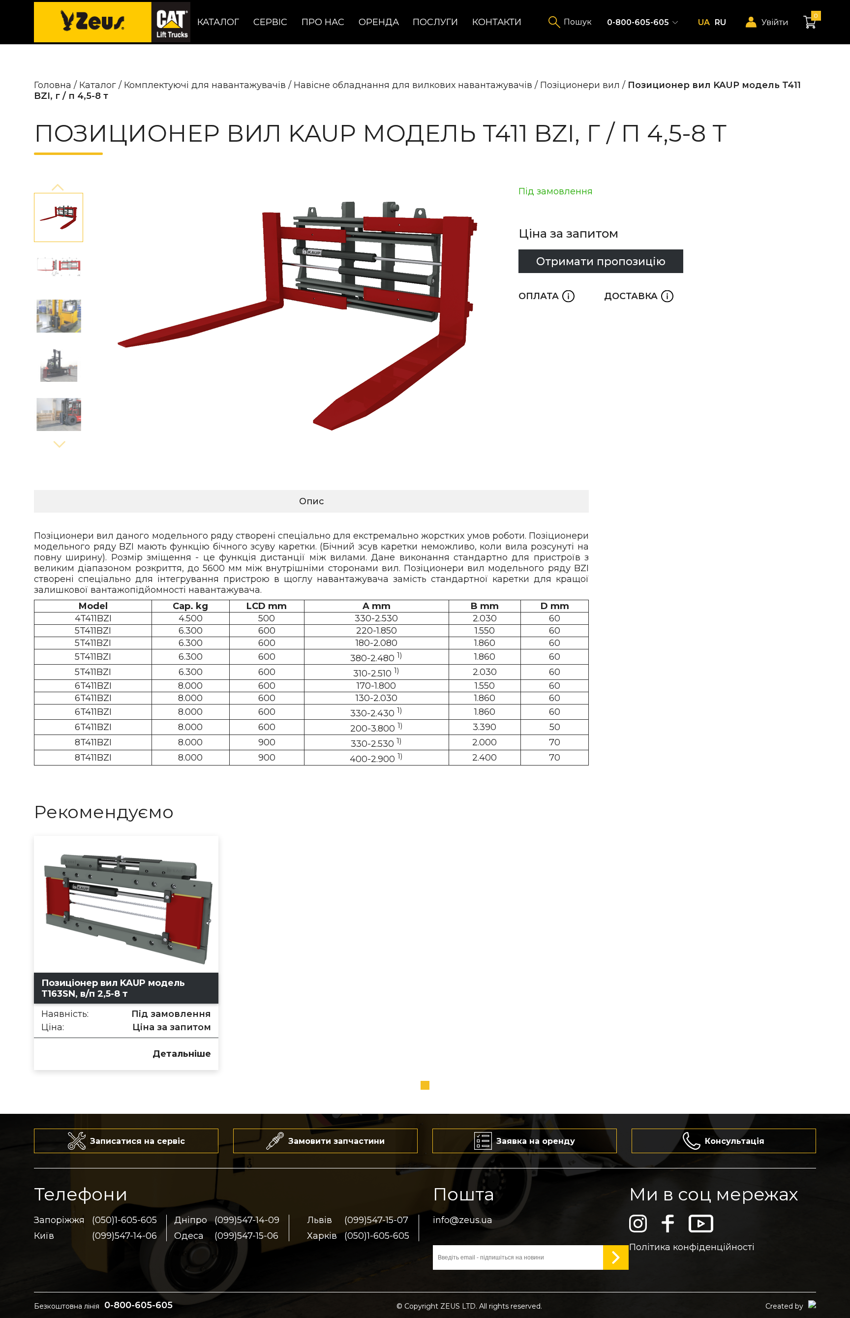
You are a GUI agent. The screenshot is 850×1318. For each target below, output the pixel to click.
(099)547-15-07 (376, 1220)
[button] (58, 188)
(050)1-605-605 (124, 1220)
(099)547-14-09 (246, 1220)
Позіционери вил (580, 85)
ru (720, 22)
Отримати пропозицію (601, 261)
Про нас (323, 22)
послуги (435, 22)
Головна (52, 85)
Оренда (379, 22)
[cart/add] (51, 1053)
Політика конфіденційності (692, 1247)
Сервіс (270, 22)
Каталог (218, 22)
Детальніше (181, 1053)
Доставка (638, 296)
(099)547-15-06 (246, 1235)
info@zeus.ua (462, 1220)
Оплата (546, 296)
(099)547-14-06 (124, 1235)
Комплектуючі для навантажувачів (205, 85)
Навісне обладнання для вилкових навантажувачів (413, 85)
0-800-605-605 (638, 22)
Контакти (496, 22)
